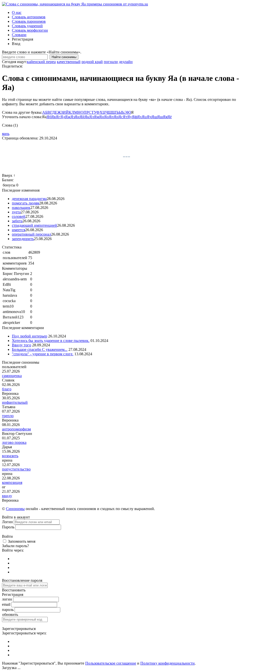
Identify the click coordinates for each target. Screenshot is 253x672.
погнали (111, 62)
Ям (96, 117)
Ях (139, 117)
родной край (92, 62)
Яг (58, 117)
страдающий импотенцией (34, 225)
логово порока (14, 442)
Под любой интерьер (29, 336)
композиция (12, 482)
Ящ (160, 117)
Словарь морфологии (30, 30)
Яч (149, 117)
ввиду (7, 496)
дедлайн (126, 62)
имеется (18, 230)
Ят (125, 117)
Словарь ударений (27, 26)
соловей (18, 216)
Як (86, 117)
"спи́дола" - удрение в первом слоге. (42, 354)
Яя (165, 117)
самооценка (12, 376)
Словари (19, 35)
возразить (10, 456)
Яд (62, 117)
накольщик (21, 207)
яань (5, 134)
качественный (69, 62)
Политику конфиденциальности (167, 663)
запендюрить (23, 239)
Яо (106, 117)
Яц (144, 117)
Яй (82, 117)
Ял (91, 117)
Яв (53, 117)
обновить (10, 614)
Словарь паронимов (29, 21)
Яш (154, 117)
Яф (134, 117)
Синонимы (15, 509)
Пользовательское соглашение (110, 663)
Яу (129, 117)
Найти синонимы (64, 57)
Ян (101, 117)
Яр (116, 117)
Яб (48, 117)
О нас (16, 12)
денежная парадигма (29, 199)
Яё (169, 117)
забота (17, 221)
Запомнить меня (21, 541)
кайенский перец (41, 62)
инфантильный (15, 402)
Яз (72, 117)
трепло (8, 416)
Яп (111, 117)
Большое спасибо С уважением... (39, 349)
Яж (67, 117)
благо (6, 389)
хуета (16, 212)
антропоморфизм (16, 429)
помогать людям (25, 203)
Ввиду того (21, 345)
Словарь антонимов (28, 17)
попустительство (16, 469)
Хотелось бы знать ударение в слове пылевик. (50, 340)
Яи (77, 117)
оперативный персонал (31, 234)
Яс (120, 117)
